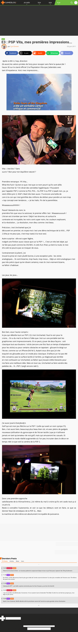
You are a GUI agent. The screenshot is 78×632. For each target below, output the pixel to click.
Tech (39, 2)
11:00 (28, 584)
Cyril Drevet (14, 46)
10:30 (38, 592)
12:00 (37, 569)
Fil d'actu (5, 561)
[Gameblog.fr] (8, 2)
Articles (12, 561)
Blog (3, 39)
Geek (50, 2)
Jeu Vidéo (27, 2)
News (17, 561)
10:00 (34, 600)
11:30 (40, 577)
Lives (22, 561)
